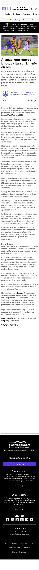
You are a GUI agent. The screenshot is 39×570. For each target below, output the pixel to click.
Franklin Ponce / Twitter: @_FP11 (24, 93)
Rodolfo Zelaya (28, 148)
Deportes (26, 548)
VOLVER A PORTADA (9, 325)
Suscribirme (19, 464)
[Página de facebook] (7, 521)
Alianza (17, 214)
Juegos (19, 20)
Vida (31, 543)
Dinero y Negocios (19, 552)
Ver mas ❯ (19, 486)
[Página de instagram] (17, 521)
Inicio (7, 14)
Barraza (20, 293)
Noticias (16, 14)
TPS (13, 20)
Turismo (26, 14)
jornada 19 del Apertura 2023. (12, 115)
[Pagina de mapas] (31, 8)
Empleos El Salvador (31, 20)
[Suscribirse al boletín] (4, 8)
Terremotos (5, 20)
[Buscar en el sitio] (9, 8)
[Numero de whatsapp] (22, 521)
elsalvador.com (15, 28)
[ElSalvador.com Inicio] (20, 8)
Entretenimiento (14, 548)
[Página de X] (12, 521)
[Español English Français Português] (35, 8)
